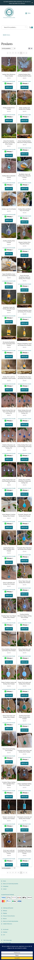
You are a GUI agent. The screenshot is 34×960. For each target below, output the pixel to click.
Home (4, 881)
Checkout (5, 932)
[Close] (32, 3)
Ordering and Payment (8, 908)
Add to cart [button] (9, 87)
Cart (4, 934)
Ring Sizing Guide (7, 943)
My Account (5, 929)
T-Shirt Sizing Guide (7, 940)
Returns (5, 918)
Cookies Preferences (7, 923)
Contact (5, 889)
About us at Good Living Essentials (10, 883)
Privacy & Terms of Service (9, 916)
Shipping (5, 913)
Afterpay (5, 910)
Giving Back (5, 886)
